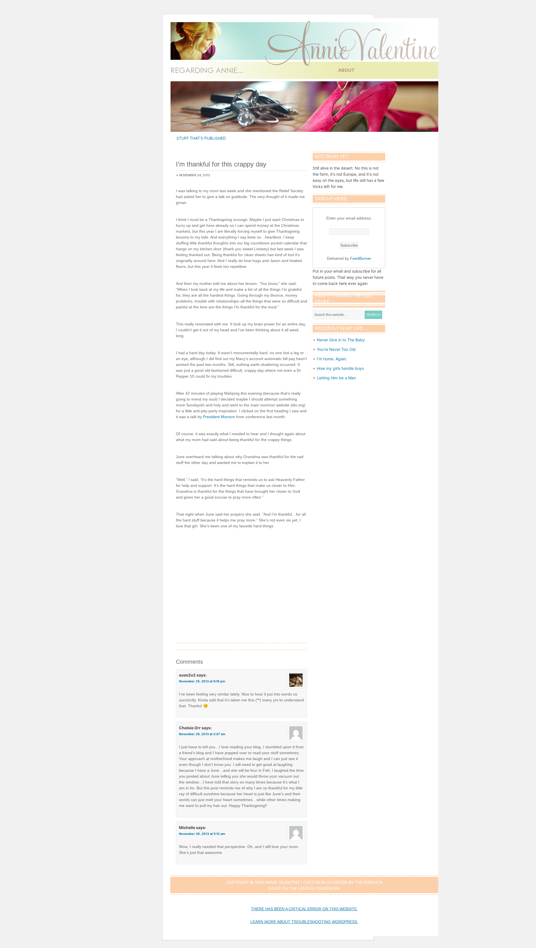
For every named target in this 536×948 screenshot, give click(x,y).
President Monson (219, 417)
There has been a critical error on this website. (304, 909)
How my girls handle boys (340, 368)
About (346, 70)
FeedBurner (360, 258)
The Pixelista (368, 882)
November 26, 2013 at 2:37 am (202, 734)
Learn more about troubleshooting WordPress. (304, 922)
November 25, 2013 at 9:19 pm (202, 681)
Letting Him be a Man (336, 377)
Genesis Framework (319, 888)
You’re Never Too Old (336, 349)
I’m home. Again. (332, 358)
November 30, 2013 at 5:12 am (202, 834)
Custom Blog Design (325, 882)
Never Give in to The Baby (341, 339)
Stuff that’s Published (201, 138)
